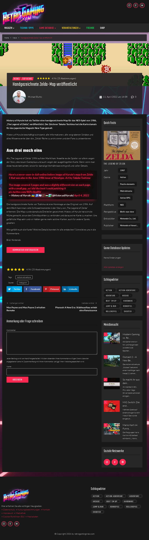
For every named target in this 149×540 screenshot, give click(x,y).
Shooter (128, 311)
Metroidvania (126, 191)
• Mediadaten (31, 516)
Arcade (125, 295)
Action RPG (125, 198)
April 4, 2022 (81, 195)
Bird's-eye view (127, 212)
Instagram (23, 283)
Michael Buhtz (35, 96)
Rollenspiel (111, 311)
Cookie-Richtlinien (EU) (14, 516)
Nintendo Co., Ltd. (128, 218)
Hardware (128, 301)
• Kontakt (45, 509)
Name (9, 366)
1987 (122, 170)
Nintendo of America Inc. (130, 225)
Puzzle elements (127, 184)
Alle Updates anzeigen (114, 267)
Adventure (110, 295)
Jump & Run (111, 306)
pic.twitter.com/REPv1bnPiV (25, 191)
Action (123, 177)
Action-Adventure (24, 277)
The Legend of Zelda (114, 164)
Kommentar (11, 330)
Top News (27, 78)
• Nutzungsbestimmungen (28, 509)
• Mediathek (20, 513)
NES (122, 205)
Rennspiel (127, 306)
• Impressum (7, 513)
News (15, 38)
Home (6, 38)
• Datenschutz (8, 509)
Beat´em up (111, 301)
